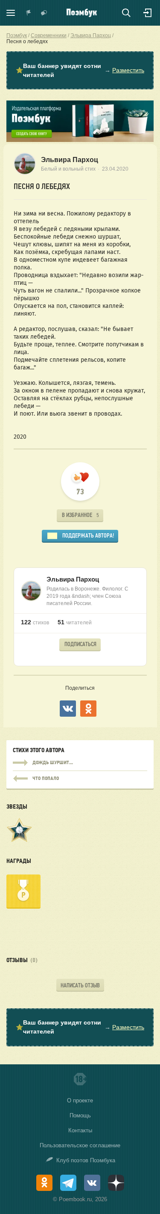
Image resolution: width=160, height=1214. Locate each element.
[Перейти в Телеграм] (68, 1183)
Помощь (80, 1115)
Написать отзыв (80, 985)
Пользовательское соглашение (80, 1145)
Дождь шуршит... (80, 762)
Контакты (80, 1130)
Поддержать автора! (88, 535)
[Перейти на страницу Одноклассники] (44, 1183)
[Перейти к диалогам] (44, 13)
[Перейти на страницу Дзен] (116, 1183)
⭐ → (80, 70)
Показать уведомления (28, 13)
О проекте (80, 1100)
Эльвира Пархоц (69, 159)
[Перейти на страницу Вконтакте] (92, 1183)
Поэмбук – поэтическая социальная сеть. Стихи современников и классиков (82, 12)
